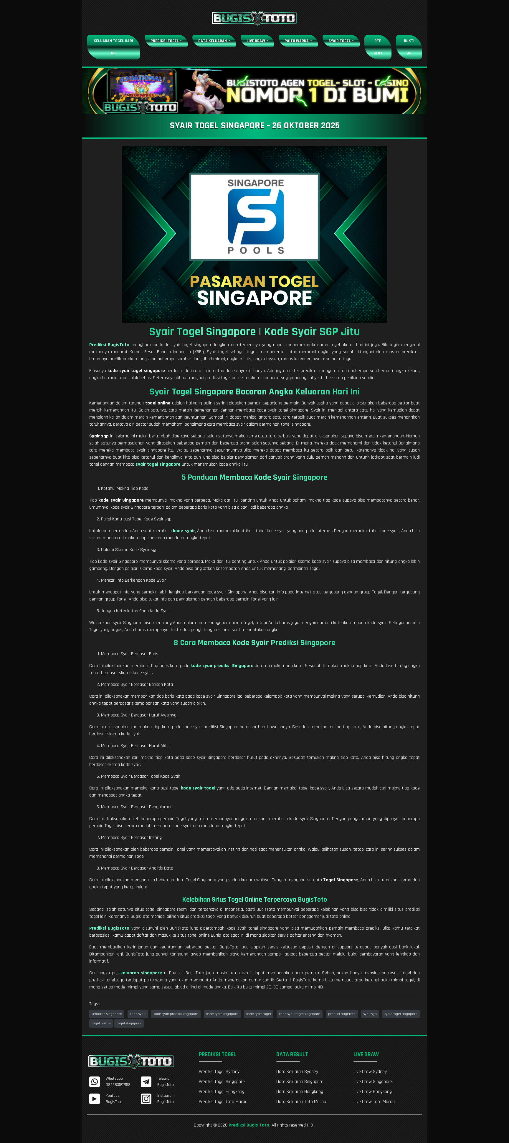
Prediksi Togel (165, 41)
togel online (101, 1023)
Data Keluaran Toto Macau (301, 1102)
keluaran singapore (107, 1014)
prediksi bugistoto (342, 1014)
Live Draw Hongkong (372, 1092)
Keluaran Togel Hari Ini (113, 47)
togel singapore (129, 1023)
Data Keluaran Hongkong (299, 1092)
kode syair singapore (222, 1014)
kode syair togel (258, 1014)
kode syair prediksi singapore (175, 1014)
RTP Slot (378, 47)
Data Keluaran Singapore (299, 1082)
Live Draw (256, 41)
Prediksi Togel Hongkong (221, 1092)
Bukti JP (409, 47)
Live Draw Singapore (372, 1082)
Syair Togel (339, 41)
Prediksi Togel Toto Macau (223, 1102)
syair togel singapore (401, 1014)
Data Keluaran (212, 41)
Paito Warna (297, 41)
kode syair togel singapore (299, 1014)
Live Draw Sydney (370, 1072)
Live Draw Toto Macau (374, 1102)
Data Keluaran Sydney (297, 1072)
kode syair (138, 1014)
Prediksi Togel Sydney (219, 1072)
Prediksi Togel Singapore (222, 1082)
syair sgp (370, 1014)
